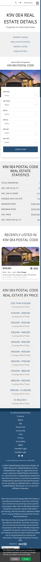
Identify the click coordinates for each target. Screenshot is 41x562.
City (20, 423)
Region (20, 420)
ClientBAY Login (20, 448)
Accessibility (20, 441)
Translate (36, 548)
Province (20, 416)
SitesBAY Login (20, 452)
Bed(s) (5, 110)
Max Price (6, 101)
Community (20, 430)
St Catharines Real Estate (20, 413)
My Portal (29, 2)
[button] (37, 3)
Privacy (20, 438)
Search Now (20, 149)
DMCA (20, 445)
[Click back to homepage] (4, 2)
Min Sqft (6, 129)
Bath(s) (5, 120)
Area (20, 434)
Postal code (20, 427)
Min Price (6, 92)
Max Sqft (6, 138)
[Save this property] (37, 250)
